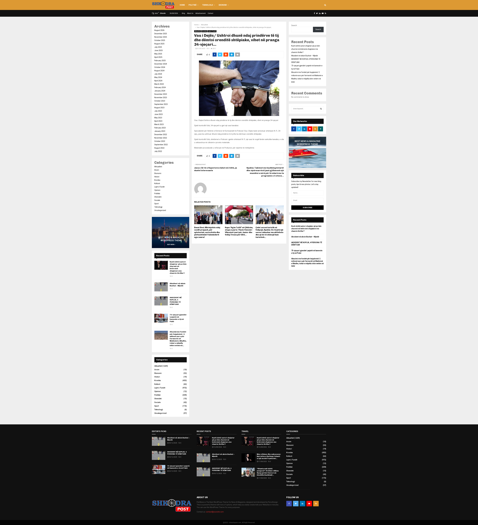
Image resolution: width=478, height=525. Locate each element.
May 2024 (158, 77)
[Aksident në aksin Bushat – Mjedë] (161, 286)
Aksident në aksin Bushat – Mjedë (177, 284)
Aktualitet (197, 31)
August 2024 (159, 71)
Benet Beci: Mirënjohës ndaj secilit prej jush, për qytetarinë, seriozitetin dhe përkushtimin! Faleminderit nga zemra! (207, 232)
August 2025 (159, 44)
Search (294, 25)
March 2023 (159, 124)
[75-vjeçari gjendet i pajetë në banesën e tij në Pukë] (161, 318)
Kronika (204, 31)
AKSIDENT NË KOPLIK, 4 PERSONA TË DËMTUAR (176, 300)
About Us (190, 13)
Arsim (156, 170)
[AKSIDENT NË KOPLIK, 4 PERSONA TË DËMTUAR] (161, 300)
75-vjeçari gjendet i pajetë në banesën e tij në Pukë (178, 318)
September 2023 (161, 104)
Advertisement (200, 13)
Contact (210, 13)
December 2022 (160, 134)
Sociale (157, 200)
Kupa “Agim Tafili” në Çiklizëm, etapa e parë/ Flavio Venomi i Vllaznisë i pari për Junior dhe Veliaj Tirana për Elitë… (239, 231)
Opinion (157, 190)
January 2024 (159, 91)
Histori (156, 177)
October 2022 (159, 141)
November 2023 (160, 97)
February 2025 (160, 61)
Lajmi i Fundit (212, 31)
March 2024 (159, 84)
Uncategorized (160, 210)
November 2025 (160, 37)
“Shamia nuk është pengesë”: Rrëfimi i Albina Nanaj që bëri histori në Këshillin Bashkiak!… (268, 472)
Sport (156, 204)
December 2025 (160, 34)
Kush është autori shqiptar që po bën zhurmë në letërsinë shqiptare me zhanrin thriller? (305, 49)
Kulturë (157, 183)
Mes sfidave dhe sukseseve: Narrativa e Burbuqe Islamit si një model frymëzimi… (269, 456)
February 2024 (160, 87)
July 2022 (158, 151)
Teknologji (207, 5)
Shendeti (157, 197)
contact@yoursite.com (215, 512)
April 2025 (158, 57)
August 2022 (159, 148)
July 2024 (158, 74)
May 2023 (158, 118)
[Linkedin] (302, 503)
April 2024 (158, 81)
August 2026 (159, 30)
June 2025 (158, 50)
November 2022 (160, 138)
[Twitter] (296, 503)
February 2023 (160, 128)
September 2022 (161, 145)
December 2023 (160, 94)
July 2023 (158, 111)
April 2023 (158, 121)
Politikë (192, 5)
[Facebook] (289, 503)
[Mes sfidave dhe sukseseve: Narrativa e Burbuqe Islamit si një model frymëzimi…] (248, 457)
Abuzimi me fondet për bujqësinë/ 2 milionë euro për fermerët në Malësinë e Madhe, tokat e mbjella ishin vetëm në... (178, 338)
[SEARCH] (321, 108)
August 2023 (159, 108)
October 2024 (159, 67)
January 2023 (159, 131)
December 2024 (160, 64)
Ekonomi (223, 5)
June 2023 (158, 114)
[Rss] (316, 503)
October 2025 (159, 40)
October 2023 (159, 101)
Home (182, 5)
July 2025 (158, 47)
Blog (183, 13)
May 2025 (158, 54)
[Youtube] (309, 503)
